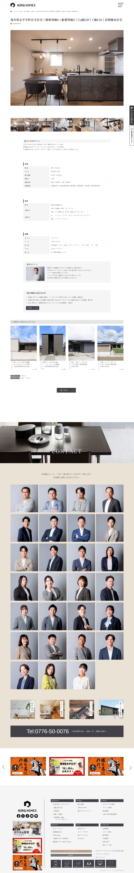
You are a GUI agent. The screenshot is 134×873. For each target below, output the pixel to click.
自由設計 (56, 811)
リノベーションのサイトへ (70, 851)
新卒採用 (105, 835)
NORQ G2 (23, 375)
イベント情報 (107, 807)
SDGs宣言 (106, 841)
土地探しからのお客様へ (61, 838)
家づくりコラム (83, 835)
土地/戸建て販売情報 (109, 814)
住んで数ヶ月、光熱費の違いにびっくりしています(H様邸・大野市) (50, 303)
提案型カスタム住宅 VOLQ (62, 841)
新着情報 (105, 811)
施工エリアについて (84, 811)
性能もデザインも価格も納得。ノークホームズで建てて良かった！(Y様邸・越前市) (55, 297)
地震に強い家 (58, 807)
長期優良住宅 (57, 832)
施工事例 (81, 804)
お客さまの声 (82, 807)
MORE (30, 308)
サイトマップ (100, 857)
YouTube (81, 838)
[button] (131, 767)
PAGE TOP (4, 845)
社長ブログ (81, 828)
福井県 (22, 378)
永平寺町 (28, 378)
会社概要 (105, 828)
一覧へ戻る (63, 390)
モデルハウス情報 (108, 804)
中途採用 (105, 838)
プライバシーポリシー (103, 854)
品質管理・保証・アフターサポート (60, 818)
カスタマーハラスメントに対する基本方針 (110, 851)
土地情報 (70, 855)
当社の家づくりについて (61, 804)
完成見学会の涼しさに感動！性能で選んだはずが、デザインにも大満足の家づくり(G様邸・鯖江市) (60, 300)
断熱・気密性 (58, 814)
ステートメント (58, 828)
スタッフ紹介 (107, 832)
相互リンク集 (107, 845)
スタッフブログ (83, 832)
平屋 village (56, 835)
